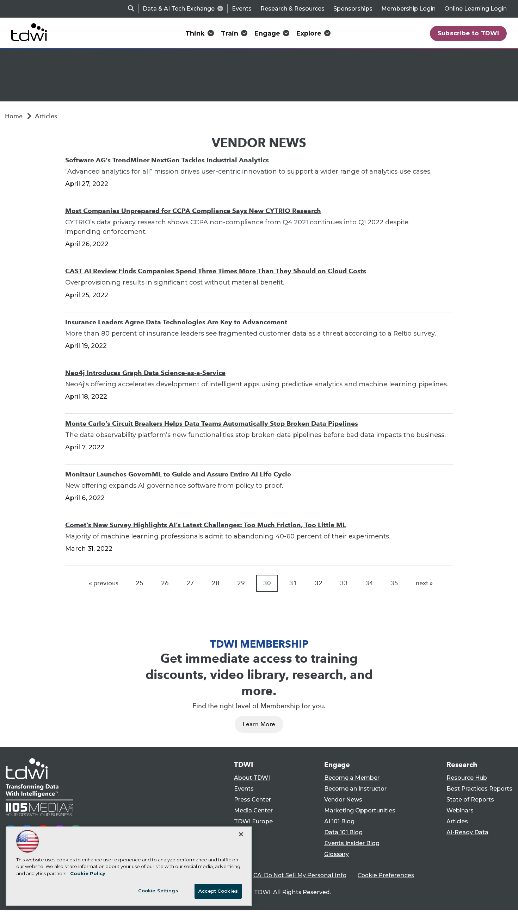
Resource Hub (466, 777)
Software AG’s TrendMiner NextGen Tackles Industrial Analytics (167, 160)
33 (344, 583)
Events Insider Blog (352, 843)
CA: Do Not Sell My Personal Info (299, 875)
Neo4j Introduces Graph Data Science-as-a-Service (145, 373)
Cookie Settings (158, 890)
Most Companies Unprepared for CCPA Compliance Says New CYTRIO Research (193, 211)
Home (14, 116)
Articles (46, 116)
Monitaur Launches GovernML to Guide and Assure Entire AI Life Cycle (178, 474)
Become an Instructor (355, 788)
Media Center (253, 810)
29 (241, 583)
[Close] (241, 834)
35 (394, 583)
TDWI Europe (253, 821)
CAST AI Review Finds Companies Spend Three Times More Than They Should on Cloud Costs (215, 271)
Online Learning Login (475, 8)
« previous (103, 583)
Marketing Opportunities (359, 810)
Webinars (460, 810)
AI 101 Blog (339, 821)
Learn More (259, 724)
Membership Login (408, 8)
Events (242, 8)
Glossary (336, 854)
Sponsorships (352, 8)
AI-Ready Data (467, 832)
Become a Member (352, 777)
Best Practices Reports (479, 788)
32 (318, 583)
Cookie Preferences (386, 875)
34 (369, 583)
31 (293, 583)
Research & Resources (292, 8)
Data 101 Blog (343, 832)
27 (190, 583)
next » (424, 583)
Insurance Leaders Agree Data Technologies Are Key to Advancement (176, 322)
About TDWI (252, 777)
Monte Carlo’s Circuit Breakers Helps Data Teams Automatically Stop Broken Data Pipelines (211, 423)
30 (267, 583)
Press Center (252, 799)
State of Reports (470, 799)
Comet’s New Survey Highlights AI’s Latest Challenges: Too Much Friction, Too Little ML (205, 525)
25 (139, 583)
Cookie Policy (87, 873)
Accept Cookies (218, 891)
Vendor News (343, 799)
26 (165, 583)
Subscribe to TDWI (468, 33)
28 (216, 583)
